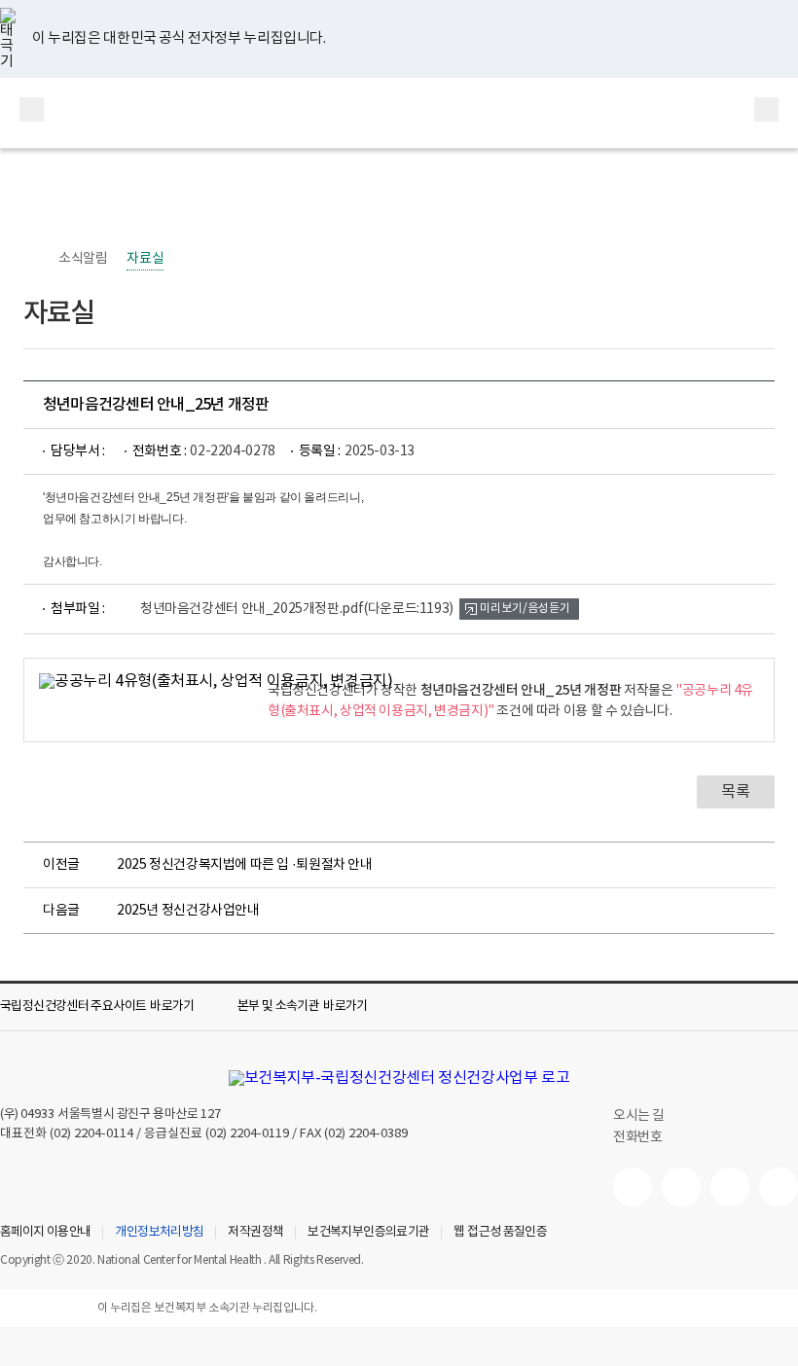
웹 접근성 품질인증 (500, 1233)
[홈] (33, 259)
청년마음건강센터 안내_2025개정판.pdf (296, 609)
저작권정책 (255, 1233)
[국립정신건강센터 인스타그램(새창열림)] (729, 1187)
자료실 (145, 259)
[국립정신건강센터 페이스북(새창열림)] (681, 1187)
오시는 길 (640, 1116)
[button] (111, 1007)
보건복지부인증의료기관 (368, 1233)
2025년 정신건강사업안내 (188, 910)
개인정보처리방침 (159, 1233)
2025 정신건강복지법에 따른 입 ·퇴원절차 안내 (245, 865)
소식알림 (82, 259)
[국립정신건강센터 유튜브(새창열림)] (632, 1187)
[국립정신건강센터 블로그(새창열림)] (778, 1187)
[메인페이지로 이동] (399, 112)
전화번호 (637, 1137)
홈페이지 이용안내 (45, 1233)
